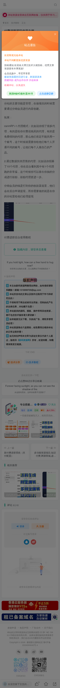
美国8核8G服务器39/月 (21, 93)
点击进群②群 (46, 93)
